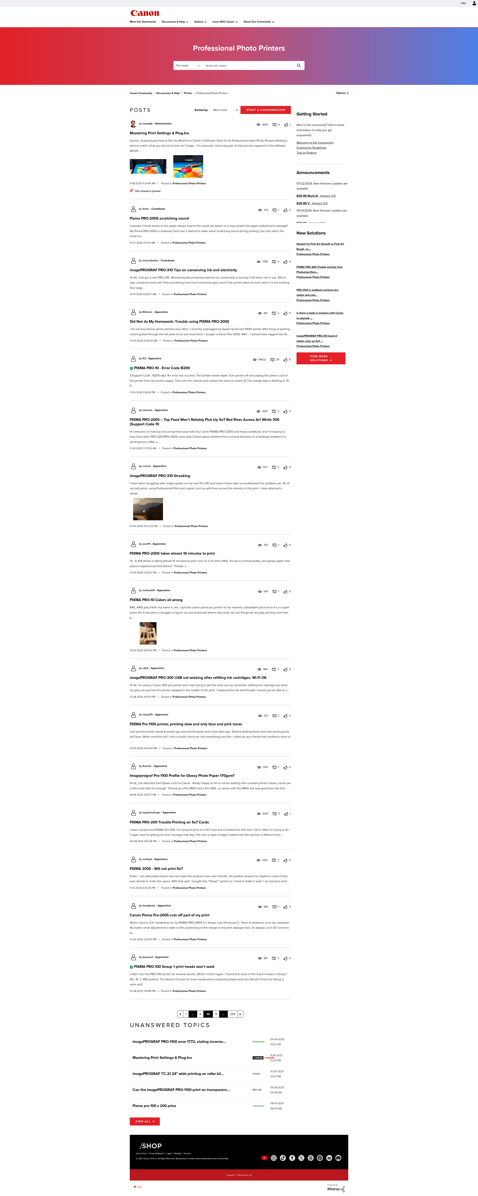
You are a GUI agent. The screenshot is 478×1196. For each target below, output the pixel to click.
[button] (291, 568)
